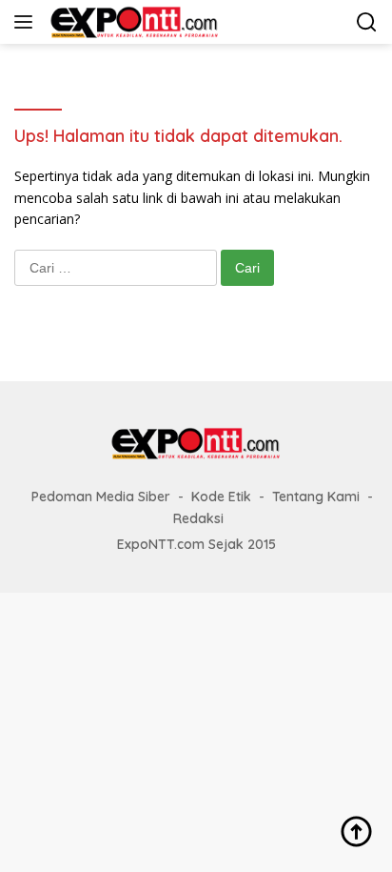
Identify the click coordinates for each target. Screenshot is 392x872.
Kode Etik (221, 496)
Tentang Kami (316, 496)
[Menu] (27, 22)
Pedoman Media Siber (100, 496)
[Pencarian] (367, 22)
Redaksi (198, 518)
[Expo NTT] (132, 22)
